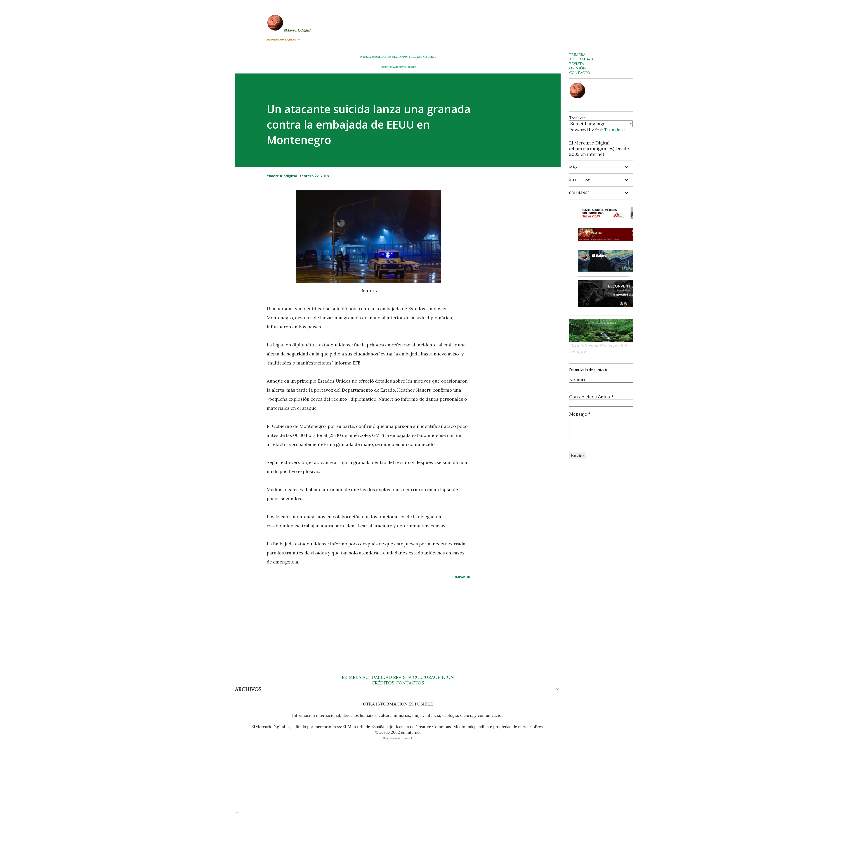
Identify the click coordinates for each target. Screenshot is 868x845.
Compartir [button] (461, 577)
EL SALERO (415, 56)
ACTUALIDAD (379, 56)
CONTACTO (579, 72)
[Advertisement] (361, 618)
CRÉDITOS (383, 683)
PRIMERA (365, 56)
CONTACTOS (409, 683)
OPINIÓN (403, 56)
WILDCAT (399, 67)
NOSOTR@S (429, 56)
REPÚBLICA (387, 67)
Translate (614, 130)
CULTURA (423, 677)
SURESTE (410, 67)
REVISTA (392, 56)
